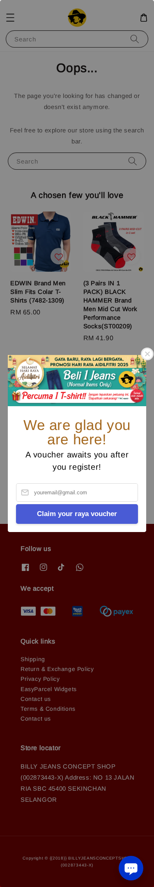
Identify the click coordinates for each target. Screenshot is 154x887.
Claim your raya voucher (77, 514)
